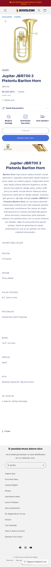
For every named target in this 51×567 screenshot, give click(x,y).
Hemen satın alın (25, 138)
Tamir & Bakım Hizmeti (15, 531)
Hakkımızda (10, 474)
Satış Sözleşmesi (12, 508)
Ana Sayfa (7, 17)
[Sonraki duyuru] (46, 3)
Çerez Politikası (12, 502)
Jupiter (17, 17)
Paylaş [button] (7, 431)
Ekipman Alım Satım (13, 537)
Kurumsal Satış (11, 479)
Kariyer (8, 520)
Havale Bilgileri (11, 485)
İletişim (8, 491)
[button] (5, 10)
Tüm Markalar (11, 525)
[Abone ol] (43, 465)
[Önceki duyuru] (4, 3)
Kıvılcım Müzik (24, 557)
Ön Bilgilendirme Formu (15, 514)
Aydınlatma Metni (12, 497)
